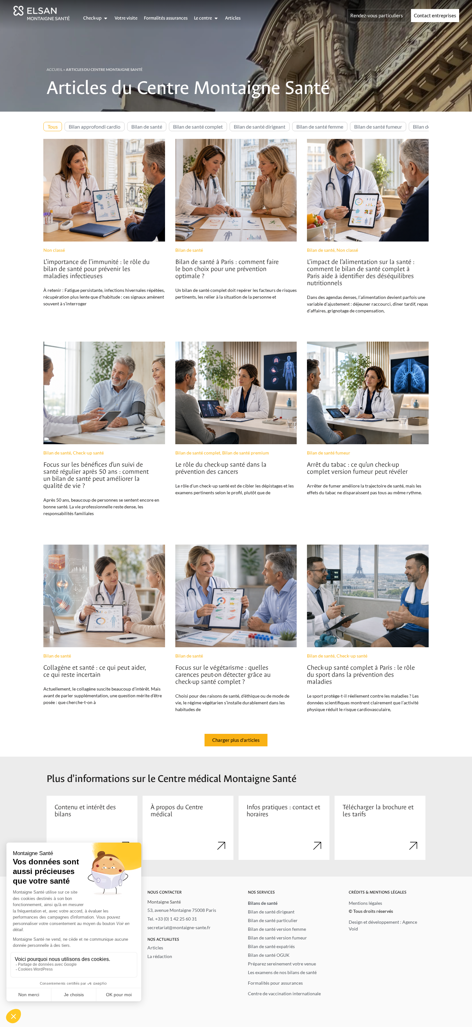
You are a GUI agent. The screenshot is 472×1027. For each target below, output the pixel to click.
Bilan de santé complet (198, 126)
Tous (53, 126)
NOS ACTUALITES (163, 939)
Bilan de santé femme (319, 126)
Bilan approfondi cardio (94, 126)
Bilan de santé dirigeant (259, 126)
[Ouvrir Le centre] (216, 18)
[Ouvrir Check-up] (105, 18)
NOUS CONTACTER (164, 892)
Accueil (55, 69)
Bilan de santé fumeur (378, 126)
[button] (236, 740)
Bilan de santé (146, 126)
